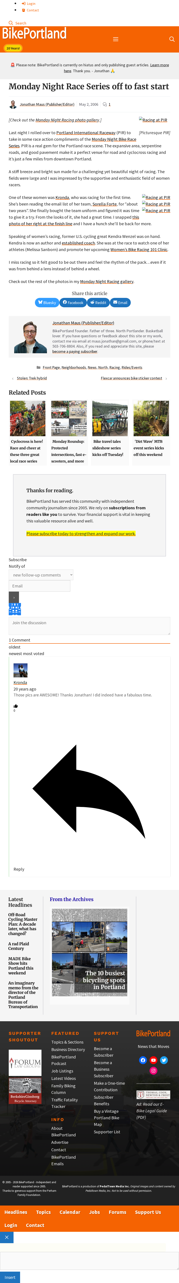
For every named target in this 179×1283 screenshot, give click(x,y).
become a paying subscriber (74, 351)
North (103, 367)
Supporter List (107, 1131)
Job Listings (62, 1071)
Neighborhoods (74, 367)
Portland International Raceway (85, 132)
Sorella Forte (105, 204)
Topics (43, 1212)
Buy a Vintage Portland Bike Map (106, 1117)
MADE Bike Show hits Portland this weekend (20, 965)
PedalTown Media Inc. (115, 1186)
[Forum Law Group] (25, 1074)
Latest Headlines (20, 902)
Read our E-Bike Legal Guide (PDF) (151, 1110)
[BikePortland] (34, 34)
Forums (117, 1212)
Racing (114, 367)
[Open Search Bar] (17, 23)
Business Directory (68, 1049)
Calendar (70, 1212)
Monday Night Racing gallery (106, 281)
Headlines (15, 1212)
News (92, 367)
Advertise (59, 1142)
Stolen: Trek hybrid (32, 378)
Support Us (148, 1212)
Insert (10, 1277)
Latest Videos (63, 1078)
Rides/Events (132, 367)
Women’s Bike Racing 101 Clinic (138, 249)
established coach (78, 243)
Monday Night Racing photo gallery (67, 120)
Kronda (62, 197)
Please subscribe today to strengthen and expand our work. (81, 533)
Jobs (94, 1212)
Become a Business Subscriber (103, 1069)
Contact (32, 10)
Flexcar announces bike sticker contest (131, 378)
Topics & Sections (67, 1042)
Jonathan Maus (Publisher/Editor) (47, 104)
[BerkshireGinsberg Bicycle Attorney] (25, 1102)
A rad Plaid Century (18, 946)
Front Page (51, 367)
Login (30, 3)
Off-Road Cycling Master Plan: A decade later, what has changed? (22, 924)
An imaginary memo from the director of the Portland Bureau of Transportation (23, 995)
